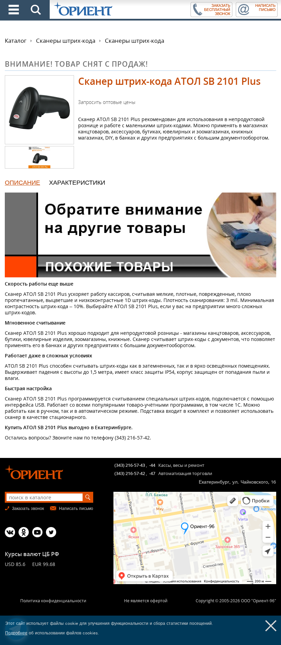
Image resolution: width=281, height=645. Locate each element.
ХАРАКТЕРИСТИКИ (77, 182)
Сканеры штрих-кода (65, 40)
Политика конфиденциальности (53, 601)
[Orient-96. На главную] (119, 9)
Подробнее (16, 633)
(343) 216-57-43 (129, 465)
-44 (152, 465)
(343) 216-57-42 (129, 473)
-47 (152, 473)
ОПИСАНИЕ (22, 182)
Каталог (15, 40)
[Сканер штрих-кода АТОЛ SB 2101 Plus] (39, 109)
